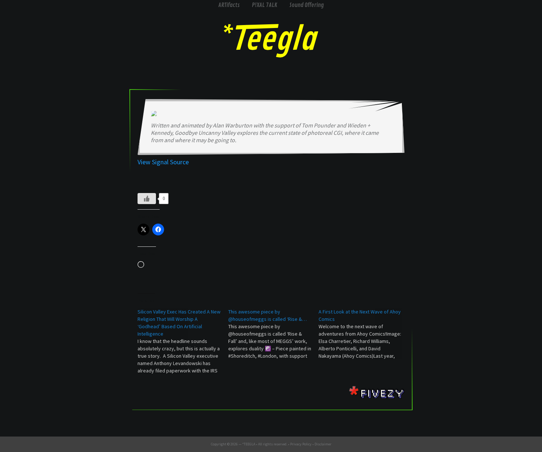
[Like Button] (147, 198)
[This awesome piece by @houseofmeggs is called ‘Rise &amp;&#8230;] (273, 334)
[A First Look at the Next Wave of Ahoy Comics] (364, 334)
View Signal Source (163, 162)
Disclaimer (323, 444)
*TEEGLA (248, 444)
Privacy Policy (301, 444)
